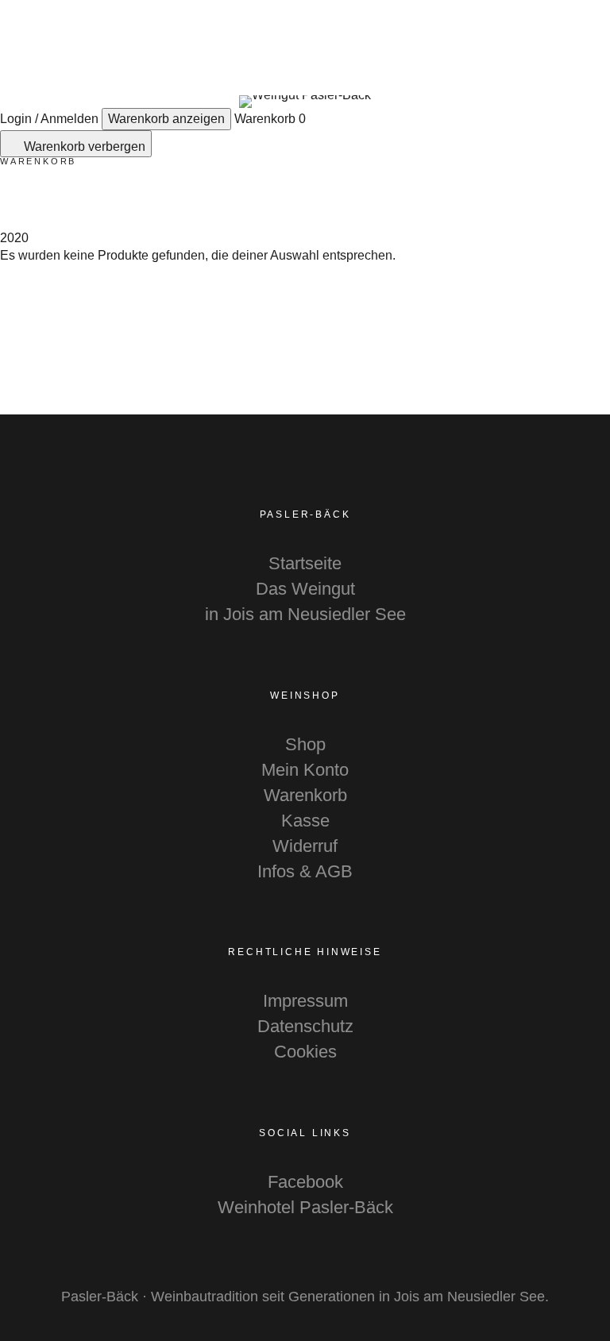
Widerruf (305, 846)
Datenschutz (305, 1026)
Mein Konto (305, 770)
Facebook (305, 1182)
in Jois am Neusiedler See (305, 614)
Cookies (305, 1052)
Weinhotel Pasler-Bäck (305, 1207)
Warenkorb (305, 795)
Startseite (305, 563)
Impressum (305, 1001)
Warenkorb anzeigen (166, 118)
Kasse (305, 820)
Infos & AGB (305, 871)
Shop (305, 744)
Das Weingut (305, 589)
